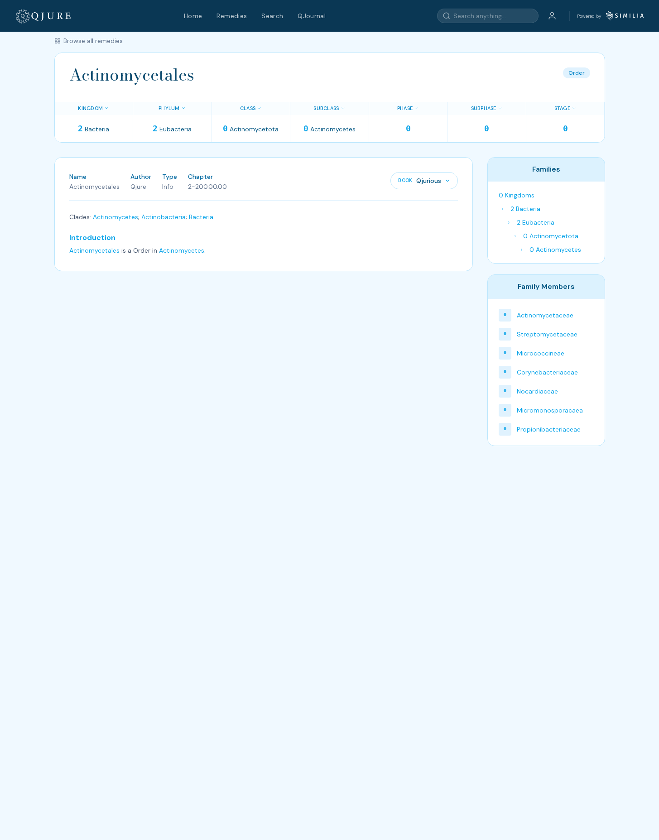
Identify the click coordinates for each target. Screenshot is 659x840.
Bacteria (201, 217)
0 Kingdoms (516, 195)
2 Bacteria (525, 209)
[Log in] (552, 16)
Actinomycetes (115, 217)
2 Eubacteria (535, 222)
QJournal (312, 16)
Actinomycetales (94, 250)
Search (272, 16)
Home (193, 16)
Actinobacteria (163, 217)
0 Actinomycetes (555, 249)
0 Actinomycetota (550, 236)
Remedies (231, 16)
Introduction (92, 237)
